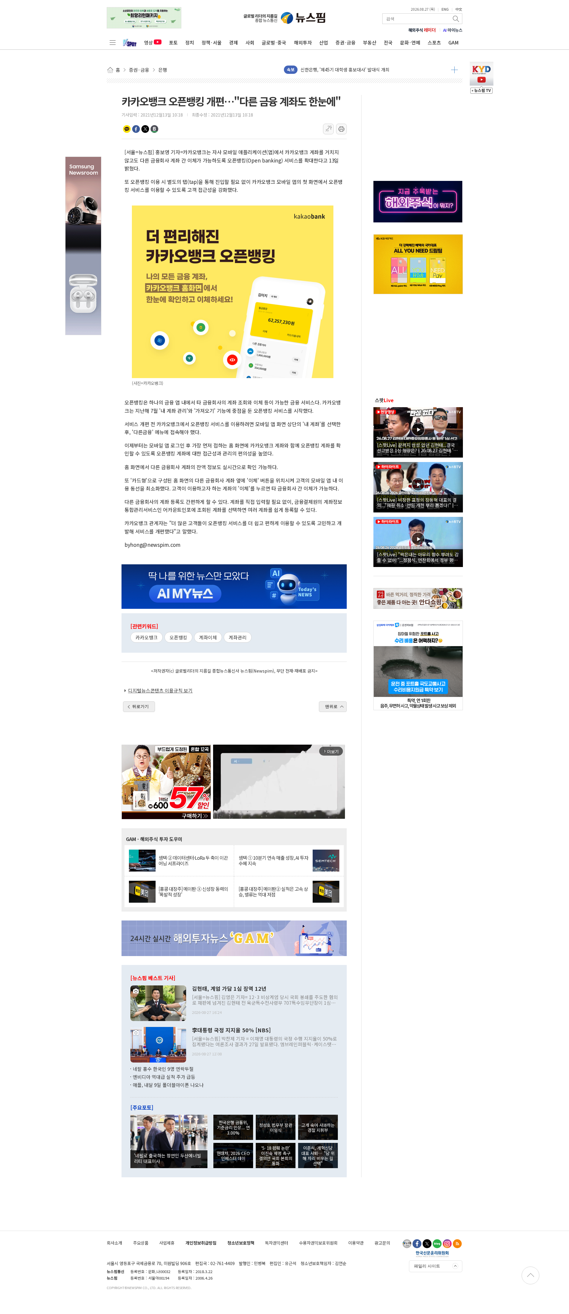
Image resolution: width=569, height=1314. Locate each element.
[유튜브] (406, 1243)
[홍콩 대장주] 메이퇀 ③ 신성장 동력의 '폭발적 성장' (193, 891)
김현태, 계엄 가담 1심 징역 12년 (229, 988)
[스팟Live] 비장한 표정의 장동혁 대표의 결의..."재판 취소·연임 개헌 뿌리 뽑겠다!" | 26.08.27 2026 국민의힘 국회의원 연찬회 (417, 502)
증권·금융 (345, 42)
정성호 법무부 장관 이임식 (275, 1127)
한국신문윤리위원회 (432, 1254)
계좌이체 (208, 637)
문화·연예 (410, 42)
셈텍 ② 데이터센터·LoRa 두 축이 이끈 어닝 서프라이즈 (193, 860)
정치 (189, 42)
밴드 (154, 129)
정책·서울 (212, 42)
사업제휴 (167, 1243)
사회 (249, 42)
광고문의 (382, 1243)
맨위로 (331, 706)
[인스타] (447, 1243)
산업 (323, 42)
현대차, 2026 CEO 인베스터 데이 (233, 1155)
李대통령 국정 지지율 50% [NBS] (231, 1030)
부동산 (369, 42)
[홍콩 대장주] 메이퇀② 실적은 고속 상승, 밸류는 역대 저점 (273, 891)
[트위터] (427, 1243)
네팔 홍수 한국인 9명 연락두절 (163, 1068)
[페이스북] (417, 1243)
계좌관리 (238, 637)
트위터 (145, 129)
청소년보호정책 (240, 1243)
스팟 (384, 400)
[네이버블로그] (437, 1243)
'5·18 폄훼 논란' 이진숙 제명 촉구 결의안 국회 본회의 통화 (275, 1155)
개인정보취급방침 (201, 1243)
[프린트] (341, 129)
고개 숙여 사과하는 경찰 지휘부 (318, 1127)
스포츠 (434, 42)
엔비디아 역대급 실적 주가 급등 (164, 1077)
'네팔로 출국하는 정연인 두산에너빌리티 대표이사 (167, 1158)
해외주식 (422, 30)
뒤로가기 (140, 706)
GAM (453, 42)
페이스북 (136, 129)
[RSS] (457, 1243)
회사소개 (114, 1243)
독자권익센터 (276, 1243)
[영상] (418, 431)
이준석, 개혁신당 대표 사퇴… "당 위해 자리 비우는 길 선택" (318, 1155)
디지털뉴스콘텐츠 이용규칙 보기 (160, 690)
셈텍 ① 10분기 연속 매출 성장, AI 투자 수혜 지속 (273, 860)
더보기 (454, 69)
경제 (233, 42)
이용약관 (356, 1243)
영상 (148, 42)
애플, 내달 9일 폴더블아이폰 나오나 (168, 1085)
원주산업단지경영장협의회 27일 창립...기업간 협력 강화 (353, 69)
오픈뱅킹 (178, 637)
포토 (173, 42)
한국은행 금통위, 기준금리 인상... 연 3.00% (233, 1127)
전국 (388, 42)
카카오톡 (127, 129)
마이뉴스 (453, 30)
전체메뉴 (113, 42)
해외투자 (303, 42)
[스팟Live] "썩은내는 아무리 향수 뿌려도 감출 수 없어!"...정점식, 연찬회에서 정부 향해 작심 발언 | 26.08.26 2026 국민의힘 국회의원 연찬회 (418, 557)
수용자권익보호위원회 (318, 1243)
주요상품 (140, 1243)
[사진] (158, 1002)
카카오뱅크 (146, 637)
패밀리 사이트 (427, 1266)
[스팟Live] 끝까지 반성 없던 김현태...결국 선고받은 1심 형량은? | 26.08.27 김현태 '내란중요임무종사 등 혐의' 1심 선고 (417, 447)
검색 (456, 19)
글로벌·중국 (274, 42)
